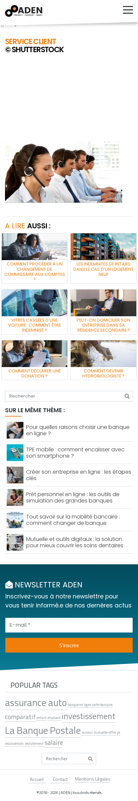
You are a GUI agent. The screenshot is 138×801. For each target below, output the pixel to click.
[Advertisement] (69, 98)
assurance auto (36, 702)
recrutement (34, 743)
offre (112, 732)
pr (118, 732)
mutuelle (101, 732)
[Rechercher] (127, 396)
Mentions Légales (93, 778)
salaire (54, 742)
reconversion (14, 743)
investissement (88, 716)
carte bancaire (102, 704)
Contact (60, 779)
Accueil (37, 779)
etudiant (54, 717)
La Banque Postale (43, 730)
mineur (87, 732)
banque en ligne (79, 704)
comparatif (20, 716)
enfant (42, 717)
